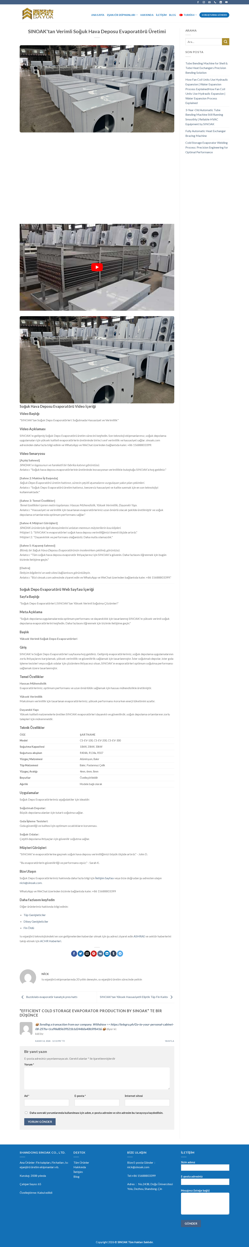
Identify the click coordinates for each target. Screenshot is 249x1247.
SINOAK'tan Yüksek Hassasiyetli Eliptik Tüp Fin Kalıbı (134, 997)
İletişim (161, 15)
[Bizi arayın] (215, 2)
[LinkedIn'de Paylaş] (107, 954)
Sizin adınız (188, 1162)
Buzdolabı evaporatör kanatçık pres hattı (51, 997)
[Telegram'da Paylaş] (120, 954)
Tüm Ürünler (81, 1162)
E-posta (80, 1095)
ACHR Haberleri (50, 941)
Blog (172, 15)
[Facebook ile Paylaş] (74, 954)
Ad (26, 1095)
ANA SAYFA (97, 15)
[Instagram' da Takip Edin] (204, 2)
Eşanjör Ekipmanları (121, 15)
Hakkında (146, 15)
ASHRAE (139, 936)
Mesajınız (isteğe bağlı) (195, 1190)
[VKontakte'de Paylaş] (100, 954)
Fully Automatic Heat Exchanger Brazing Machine (205, 133)
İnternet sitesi (134, 1095)
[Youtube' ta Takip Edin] (226, 2)
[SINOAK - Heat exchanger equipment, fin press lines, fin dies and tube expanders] (39, 13)
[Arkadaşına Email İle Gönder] (87, 954)
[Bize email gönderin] (209, 2)
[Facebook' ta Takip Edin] (198, 2)
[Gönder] (225, 41)
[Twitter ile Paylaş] (81, 954)
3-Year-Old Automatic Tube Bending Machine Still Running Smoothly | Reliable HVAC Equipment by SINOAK (204, 117)
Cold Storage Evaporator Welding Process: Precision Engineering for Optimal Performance (206, 147)
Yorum (29, 1064)
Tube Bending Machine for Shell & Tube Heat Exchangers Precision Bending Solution (206, 67)
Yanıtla (169, 1041)
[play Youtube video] (97, 267)
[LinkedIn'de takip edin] (221, 2)
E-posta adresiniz (192, 1176)
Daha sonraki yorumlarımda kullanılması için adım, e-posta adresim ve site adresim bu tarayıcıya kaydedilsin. (96, 1112)
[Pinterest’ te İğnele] (94, 954)
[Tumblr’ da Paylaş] (113, 954)
